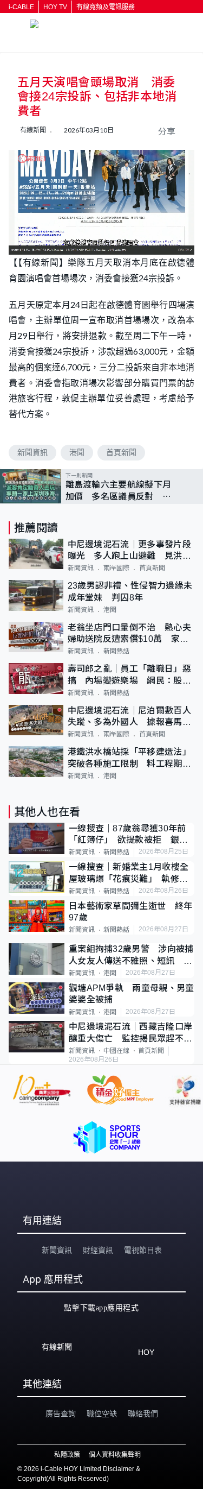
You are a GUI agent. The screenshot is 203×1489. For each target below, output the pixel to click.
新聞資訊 (32, 452)
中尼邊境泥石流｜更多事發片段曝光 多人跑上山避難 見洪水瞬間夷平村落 (129, 551)
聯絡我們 (143, 1413)
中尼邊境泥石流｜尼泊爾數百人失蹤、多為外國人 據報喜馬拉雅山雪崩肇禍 (129, 717)
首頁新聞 (121, 452)
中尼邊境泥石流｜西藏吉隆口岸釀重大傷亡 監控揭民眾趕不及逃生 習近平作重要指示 (130, 1033)
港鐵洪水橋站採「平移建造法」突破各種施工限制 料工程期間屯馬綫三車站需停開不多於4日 (129, 758)
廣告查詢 (60, 1413)
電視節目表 (143, 1250)
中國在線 (116, 1051)
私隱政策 (67, 1455)
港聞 (76, 452)
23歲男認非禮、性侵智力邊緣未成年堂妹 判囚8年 (130, 591)
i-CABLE (21, 7)
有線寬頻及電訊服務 (105, 7)
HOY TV (55, 7)
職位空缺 (102, 1413)
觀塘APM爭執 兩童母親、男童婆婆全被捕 (131, 993)
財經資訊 (98, 1250)
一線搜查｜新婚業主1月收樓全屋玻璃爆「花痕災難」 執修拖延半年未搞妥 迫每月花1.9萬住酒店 (128, 873)
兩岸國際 (116, 568)
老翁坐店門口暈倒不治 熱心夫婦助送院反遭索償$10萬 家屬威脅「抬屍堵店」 (129, 634)
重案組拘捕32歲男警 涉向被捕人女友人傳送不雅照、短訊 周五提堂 (131, 955)
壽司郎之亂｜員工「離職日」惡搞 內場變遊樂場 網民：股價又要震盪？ (129, 675)
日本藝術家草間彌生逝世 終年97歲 (130, 911)
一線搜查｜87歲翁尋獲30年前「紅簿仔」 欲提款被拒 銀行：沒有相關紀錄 (127, 835)
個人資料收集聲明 (115, 1455)
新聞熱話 (116, 651)
